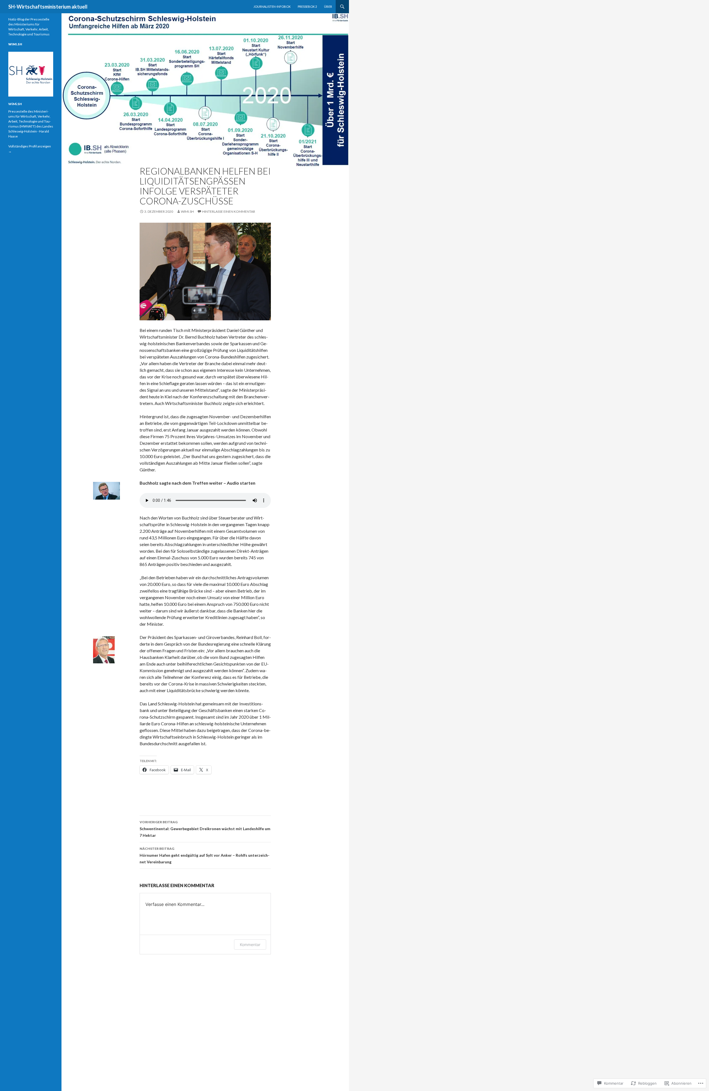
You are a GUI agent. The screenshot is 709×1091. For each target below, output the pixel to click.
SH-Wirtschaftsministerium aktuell (48, 7)
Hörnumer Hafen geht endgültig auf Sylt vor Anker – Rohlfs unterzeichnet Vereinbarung (204, 855)
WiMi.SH (187, 211)
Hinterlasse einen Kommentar (228, 211)
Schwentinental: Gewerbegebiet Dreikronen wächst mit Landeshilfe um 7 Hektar (205, 829)
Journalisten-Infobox (272, 6)
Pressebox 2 (307, 6)
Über (328, 6)
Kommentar (250, 944)
